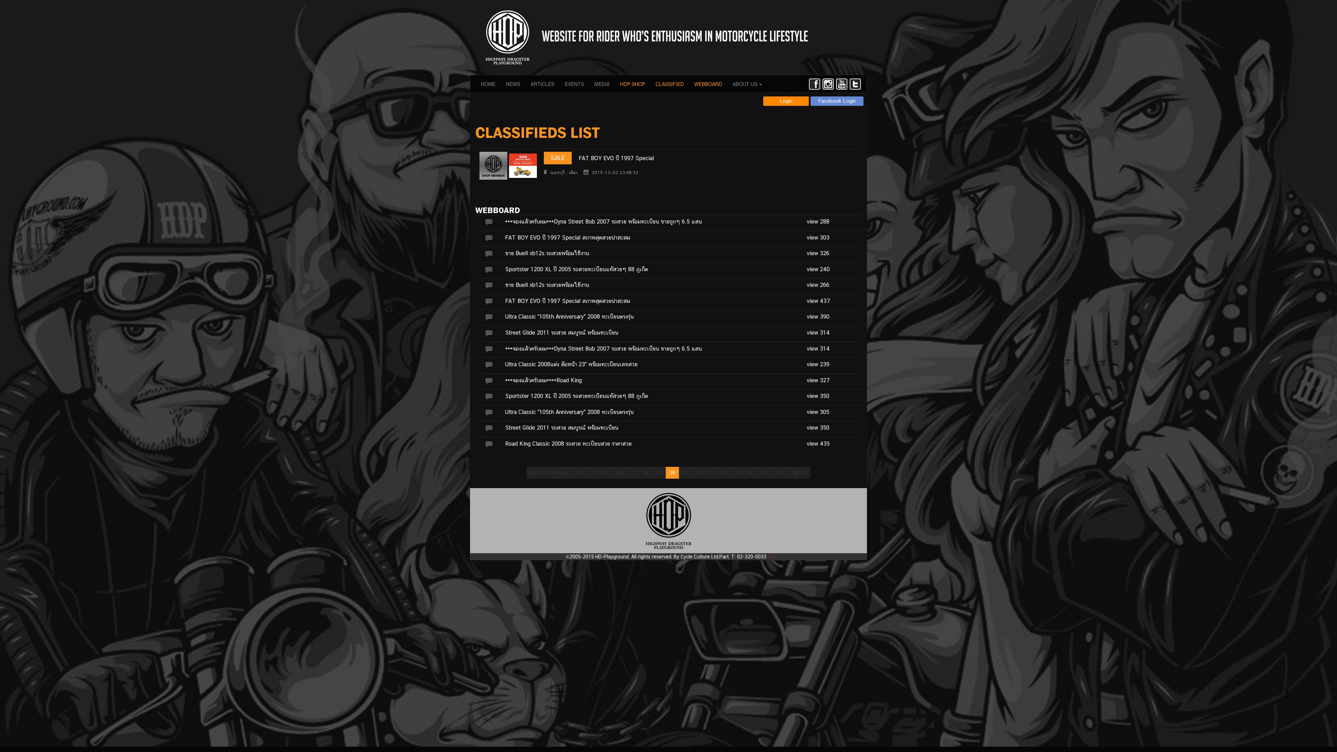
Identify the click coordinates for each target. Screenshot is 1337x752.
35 (738, 473)
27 (632, 473)
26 (619, 473)
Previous (558, 473)
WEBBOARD (708, 83)
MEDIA (602, 83)
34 (724, 473)
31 (685, 473)
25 (605, 473)
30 (672, 473)
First (536, 473)
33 (711, 473)
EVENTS (574, 83)
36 (750, 473)
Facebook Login (837, 101)
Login (786, 101)
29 (659, 473)
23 (578, 473)
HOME (488, 83)
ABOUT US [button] (746, 83)
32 (698, 473)
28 (646, 473)
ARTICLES (542, 83)
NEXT (799, 473)
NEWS (513, 83)
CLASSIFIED (670, 83)
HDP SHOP (632, 83)
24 (592, 473)
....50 (779, 473)
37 (764, 473)
